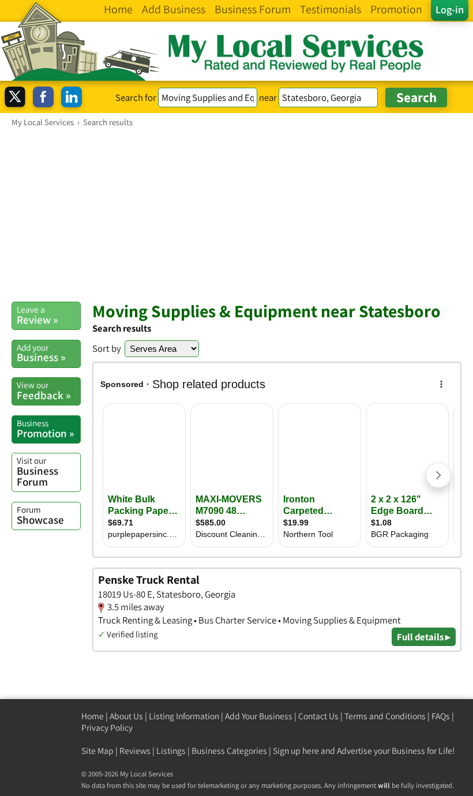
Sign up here (296, 750)
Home (92, 716)
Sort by (106, 348)
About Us (126, 716)
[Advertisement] (236, 214)
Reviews (135, 750)
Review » (37, 314)
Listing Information (184, 716)
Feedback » (43, 390)
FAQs (440, 716)
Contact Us (318, 716)
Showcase (40, 515)
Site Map (97, 750)
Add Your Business (258, 716)
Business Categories (229, 750)
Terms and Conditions (385, 716)
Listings (171, 750)
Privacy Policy (107, 727)
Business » (41, 353)
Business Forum (37, 472)
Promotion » (45, 428)
